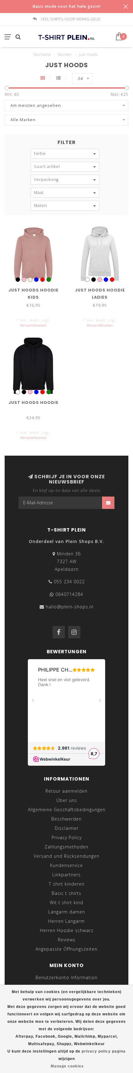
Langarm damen (66, 912)
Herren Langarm (66, 921)
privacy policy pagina (104, 1051)
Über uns (66, 800)
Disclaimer (67, 828)
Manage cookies (67, 1066)
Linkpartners (66, 875)
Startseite (42, 54)
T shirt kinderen (66, 884)
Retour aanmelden (66, 791)
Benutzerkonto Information (66, 977)
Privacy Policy (67, 837)
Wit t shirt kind (66, 902)
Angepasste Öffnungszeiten (66, 949)
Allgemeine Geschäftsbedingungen (66, 809)
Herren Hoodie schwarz (66, 930)
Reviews (66, 940)
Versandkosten (33, 325)
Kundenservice (66, 865)
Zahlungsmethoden (66, 847)
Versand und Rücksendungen (66, 856)
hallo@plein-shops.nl (69, 607)
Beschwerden (66, 819)
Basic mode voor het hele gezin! (66, 6)
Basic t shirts (66, 893)
